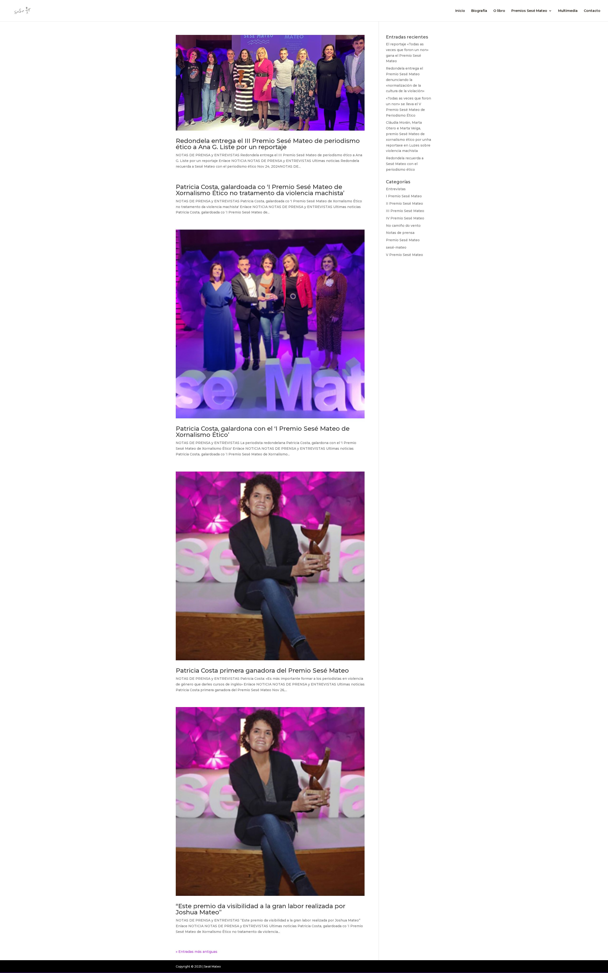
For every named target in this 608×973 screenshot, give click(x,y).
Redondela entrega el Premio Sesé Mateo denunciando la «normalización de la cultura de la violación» (405, 79)
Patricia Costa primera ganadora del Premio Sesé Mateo (262, 670)
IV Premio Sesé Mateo (405, 218)
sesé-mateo (396, 247)
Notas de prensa (400, 233)
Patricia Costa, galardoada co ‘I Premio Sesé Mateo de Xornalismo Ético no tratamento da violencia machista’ (260, 190)
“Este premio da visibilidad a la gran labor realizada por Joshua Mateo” (260, 909)
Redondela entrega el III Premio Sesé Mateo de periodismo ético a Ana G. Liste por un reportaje (268, 144)
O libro (499, 11)
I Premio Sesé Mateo (404, 196)
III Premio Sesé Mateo (405, 211)
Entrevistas (396, 189)
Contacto (592, 11)
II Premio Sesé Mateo (404, 203)
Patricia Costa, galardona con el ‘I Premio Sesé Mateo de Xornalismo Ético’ (263, 432)
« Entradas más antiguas (196, 951)
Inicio (460, 11)
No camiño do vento (403, 225)
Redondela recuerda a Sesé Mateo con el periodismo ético (404, 164)
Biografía (479, 11)
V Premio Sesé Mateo (404, 255)
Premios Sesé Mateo (529, 11)
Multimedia (568, 11)
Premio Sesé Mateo (403, 240)
